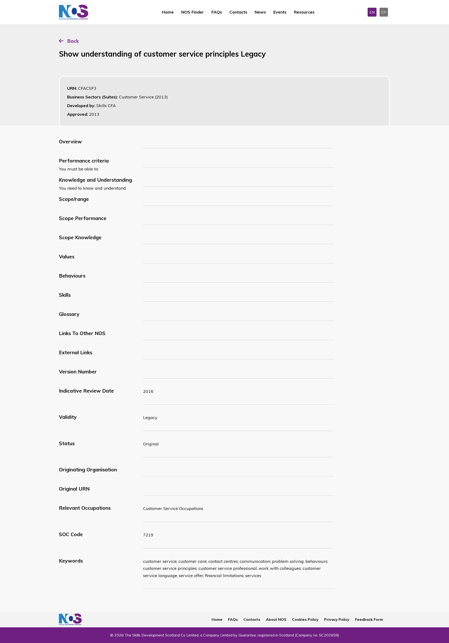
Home (168, 12)
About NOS (276, 619)
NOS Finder (192, 12)
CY (383, 12)
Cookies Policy (305, 619)
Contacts (238, 12)
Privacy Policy (336, 619)
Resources (304, 12)
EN (372, 12)
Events (279, 12)
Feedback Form (369, 619)
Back (73, 41)
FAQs (216, 12)
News (260, 12)
